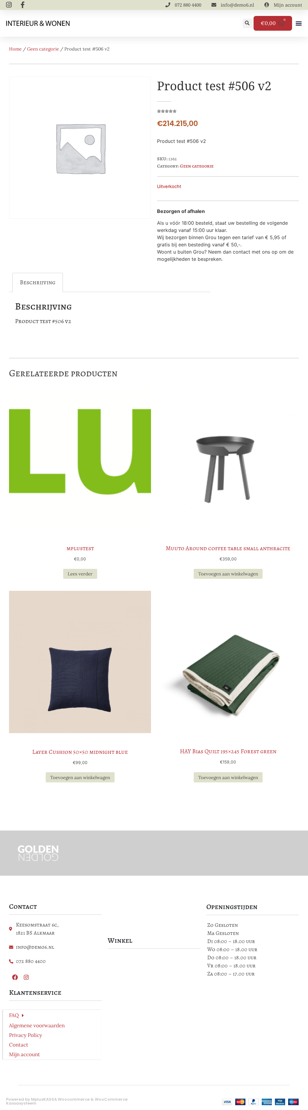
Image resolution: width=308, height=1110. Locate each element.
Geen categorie (43, 49)
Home (15, 49)
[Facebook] (14, 977)
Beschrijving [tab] (37, 282)
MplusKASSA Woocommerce (60, 1099)
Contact (18, 1044)
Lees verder (80, 574)
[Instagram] (26, 977)
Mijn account (24, 1054)
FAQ (14, 1015)
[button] (247, 23)
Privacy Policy (25, 1035)
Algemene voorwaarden (37, 1025)
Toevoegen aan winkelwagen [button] (228, 574)
